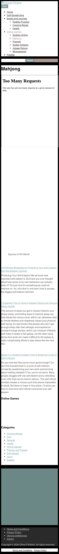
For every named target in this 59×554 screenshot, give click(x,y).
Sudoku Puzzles (21, 21)
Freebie (11, 54)
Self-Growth (13, 453)
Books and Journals (17, 18)
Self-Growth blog (15, 15)
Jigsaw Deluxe (20, 48)
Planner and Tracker (17, 450)
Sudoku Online (20, 35)
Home (10, 12)
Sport (9, 456)
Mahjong (17, 38)
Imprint (10, 539)
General (11, 440)
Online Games (14, 31)
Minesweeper (19, 51)
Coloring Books (20, 25)
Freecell (17, 41)
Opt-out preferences (17, 535)
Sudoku (11, 460)
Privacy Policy (14, 532)
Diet (9, 437)
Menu (4, 6)
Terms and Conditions (18, 529)
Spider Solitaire (20, 45)
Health (16, 28)
